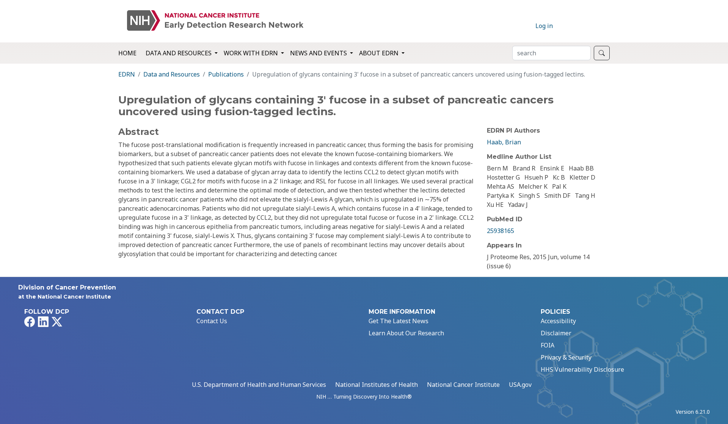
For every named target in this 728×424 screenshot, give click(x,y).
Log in (544, 26)
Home (127, 53)
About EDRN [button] (379, 53)
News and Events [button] (319, 53)
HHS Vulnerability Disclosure (582, 369)
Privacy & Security (566, 357)
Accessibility (558, 321)
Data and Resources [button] (179, 53)
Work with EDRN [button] (251, 53)
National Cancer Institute (463, 384)
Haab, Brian (504, 142)
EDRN (126, 74)
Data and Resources (171, 74)
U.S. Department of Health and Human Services (259, 384)
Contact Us (211, 321)
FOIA (547, 345)
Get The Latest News (398, 321)
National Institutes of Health (376, 384)
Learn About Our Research (406, 333)
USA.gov (520, 384)
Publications (226, 74)
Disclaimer (556, 333)
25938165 (500, 231)
